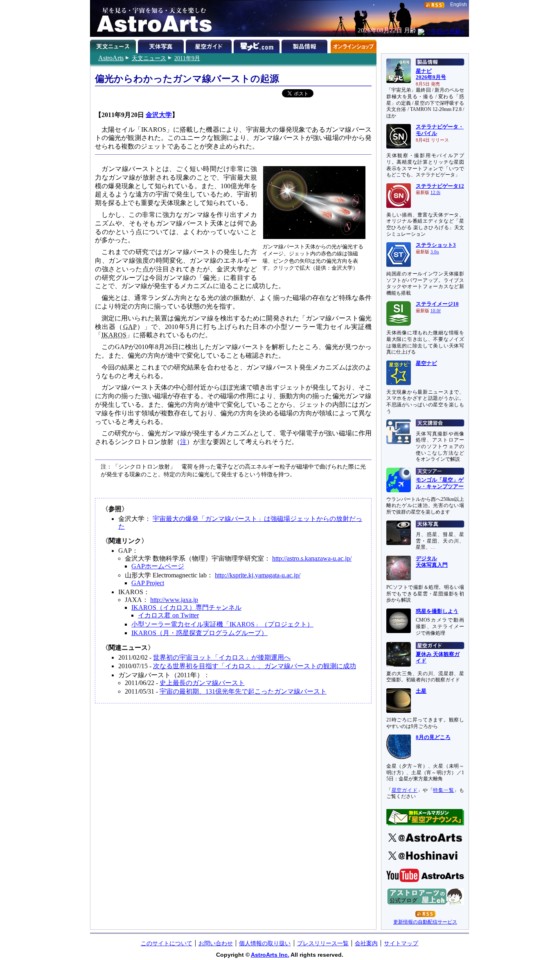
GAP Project (147, 582)
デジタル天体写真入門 (432, 562)
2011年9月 (187, 58)
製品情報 (305, 45)
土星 (421, 691)
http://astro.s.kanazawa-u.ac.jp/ (312, 558)
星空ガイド (210, 45)
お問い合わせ (215, 943)
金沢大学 (159, 114)
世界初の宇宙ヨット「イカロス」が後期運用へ (222, 657)
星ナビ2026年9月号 (431, 74)
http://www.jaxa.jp (174, 599)
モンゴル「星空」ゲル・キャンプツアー (440, 483)
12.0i (435, 192)
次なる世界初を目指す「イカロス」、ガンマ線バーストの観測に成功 (254, 666)
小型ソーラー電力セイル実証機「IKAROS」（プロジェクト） (222, 624)
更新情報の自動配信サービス (425, 922)
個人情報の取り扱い (265, 943)
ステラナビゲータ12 (440, 186)
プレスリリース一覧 (323, 943)
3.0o (435, 252)
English (458, 4)
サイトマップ (401, 943)
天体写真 (162, 45)
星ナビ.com (258, 45)
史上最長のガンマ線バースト (202, 682)
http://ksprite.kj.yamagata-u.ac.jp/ (257, 575)
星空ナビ (426, 363)
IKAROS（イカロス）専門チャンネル (186, 607)
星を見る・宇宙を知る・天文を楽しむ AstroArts (151, 18)
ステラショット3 (436, 245)
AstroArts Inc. (270, 954)
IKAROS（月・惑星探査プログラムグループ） (199, 632)
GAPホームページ (157, 566)
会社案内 (366, 943)
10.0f (436, 311)
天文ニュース (149, 58)
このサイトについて (166, 943)
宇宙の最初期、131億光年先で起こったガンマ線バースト (243, 691)
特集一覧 (443, 790)
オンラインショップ (353, 45)
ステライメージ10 (437, 304)
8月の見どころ (433, 737)
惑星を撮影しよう (437, 611)
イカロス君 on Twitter (168, 615)
